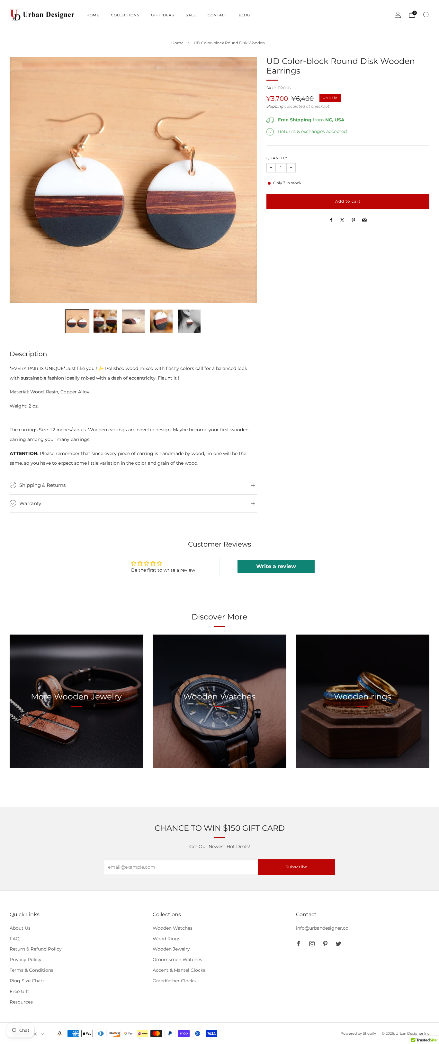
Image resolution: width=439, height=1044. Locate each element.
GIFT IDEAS (162, 15)
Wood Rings (166, 938)
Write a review (276, 566)
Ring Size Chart (27, 980)
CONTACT (217, 15)
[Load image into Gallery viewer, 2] (105, 321)
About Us (20, 928)
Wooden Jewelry (171, 949)
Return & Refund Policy (36, 949)
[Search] (426, 15)
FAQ (15, 938)
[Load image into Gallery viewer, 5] (189, 321)
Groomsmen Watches (177, 959)
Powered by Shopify (358, 1033)
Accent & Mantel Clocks (179, 970)
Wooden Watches (173, 928)
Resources (21, 1002)
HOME (92, 15)
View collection (76, 726)
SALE (191, 15)
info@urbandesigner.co (322, 928)
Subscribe (297, 866)
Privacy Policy (25, 959)
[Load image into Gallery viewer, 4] (161, 321)
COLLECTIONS (125, 15)
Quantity (276, 158)
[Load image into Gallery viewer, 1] (77, 321)
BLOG (244, 15)
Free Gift (19, 991)
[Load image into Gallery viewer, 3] (133, 321)
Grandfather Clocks (174, 980)
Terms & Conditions (31, 970)
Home (177, 43)
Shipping (274, 106)
